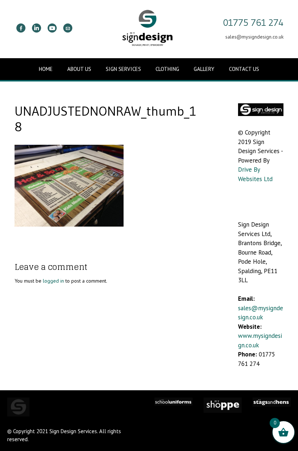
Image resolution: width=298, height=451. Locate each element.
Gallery (204, 68)
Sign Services (123, 68)
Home (46, 68)
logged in (53, 281)
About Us (79, 68)
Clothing (167, 68)
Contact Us (244, 68)
